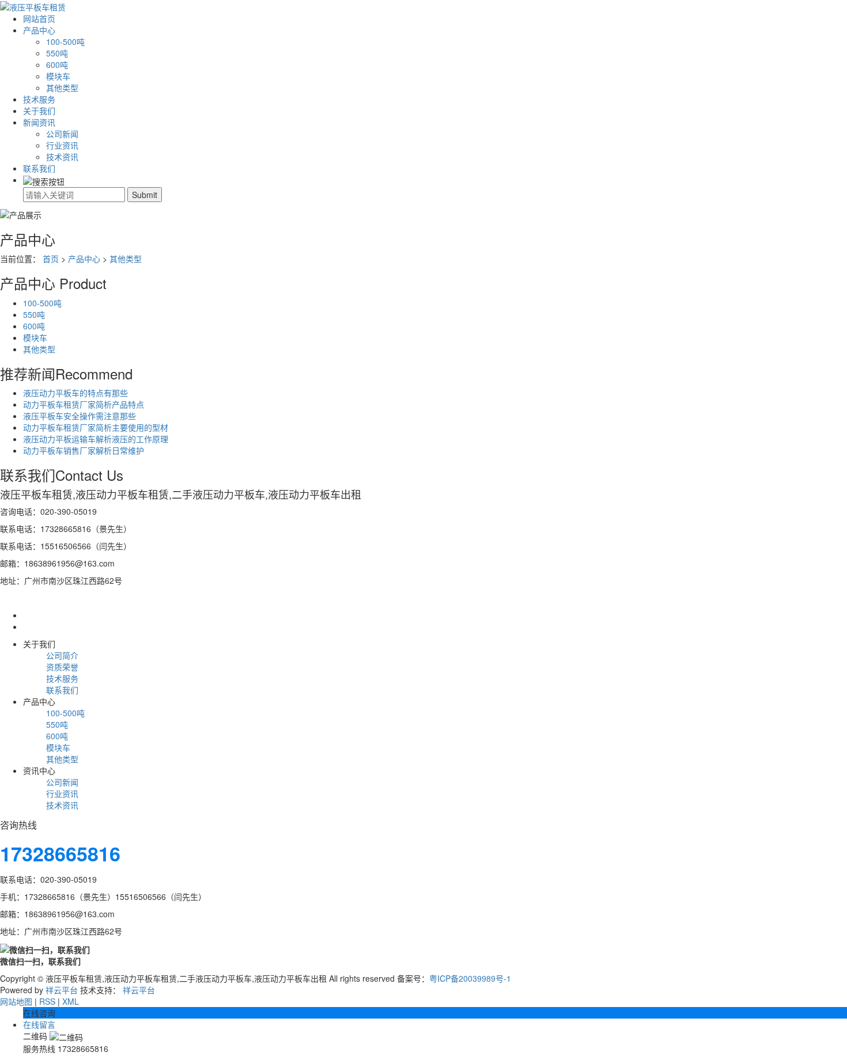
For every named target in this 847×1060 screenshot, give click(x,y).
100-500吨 (65, 41)
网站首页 (39, 18)
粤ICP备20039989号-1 (470, 978)
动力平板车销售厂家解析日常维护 (83, 450)
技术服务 (39, 99)
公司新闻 (62, 133)
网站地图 (16, 1001)
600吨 (57, 64)
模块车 (58, 76)
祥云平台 (62, 990)
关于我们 (39, 110)
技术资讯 (62, 156)
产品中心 (39, 30)
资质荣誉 (62, 667)
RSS (47, 1001)
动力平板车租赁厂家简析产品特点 (83, 404)
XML (70, 1001)
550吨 (57, 53)
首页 (51, 258)
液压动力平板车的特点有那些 (75, 392)
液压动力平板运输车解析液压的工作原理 (95, 438)
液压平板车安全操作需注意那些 (79, 415)
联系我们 (39, 168)
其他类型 (62, 87)
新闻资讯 (39, 122)
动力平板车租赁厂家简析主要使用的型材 (95, 427)
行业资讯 (62, 145)
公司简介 (62, 655)
